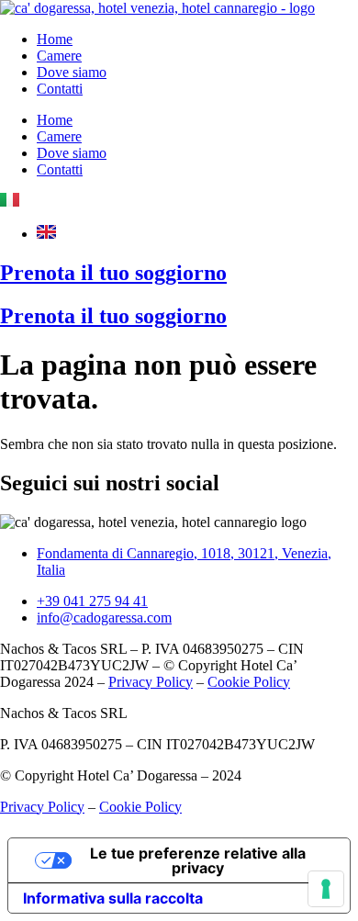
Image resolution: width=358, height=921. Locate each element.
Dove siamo (71, 72)
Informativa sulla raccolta (113, 898)
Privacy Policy (150, 682)
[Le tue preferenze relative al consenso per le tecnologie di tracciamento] (325, 888)
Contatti (60, 88)
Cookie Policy (248, 682)
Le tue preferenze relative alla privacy (198, 860)
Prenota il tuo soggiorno (113, 273)
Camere (59, 55)
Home (55, 39)
